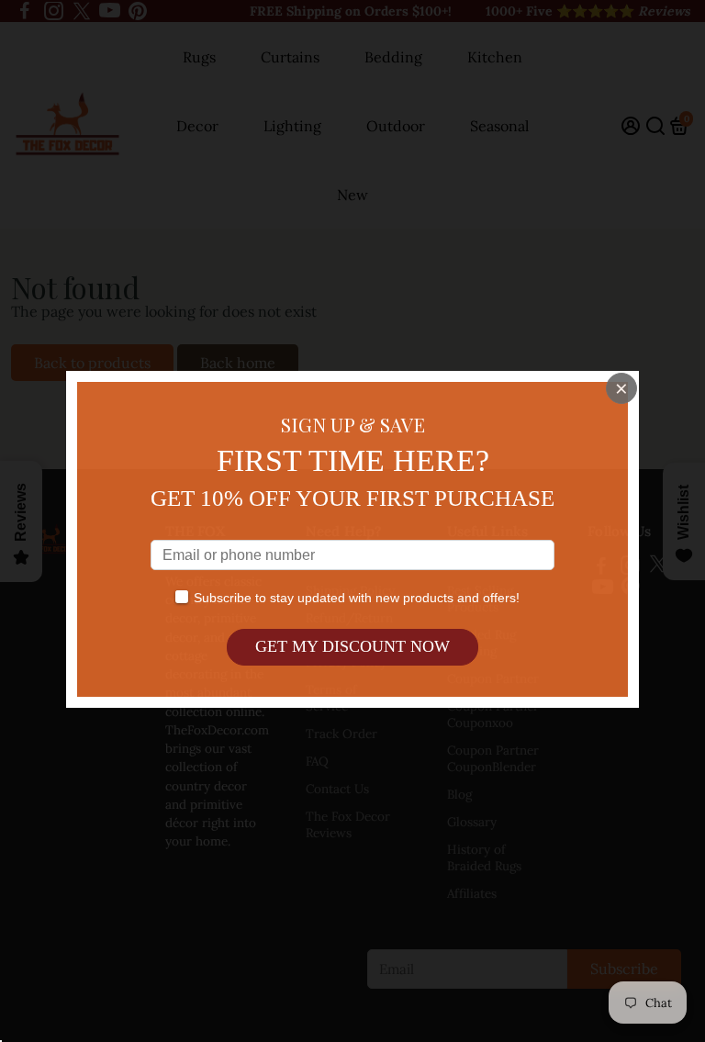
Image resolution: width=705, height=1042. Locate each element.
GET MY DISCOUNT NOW (352, 646)
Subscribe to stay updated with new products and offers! (357, 597)
